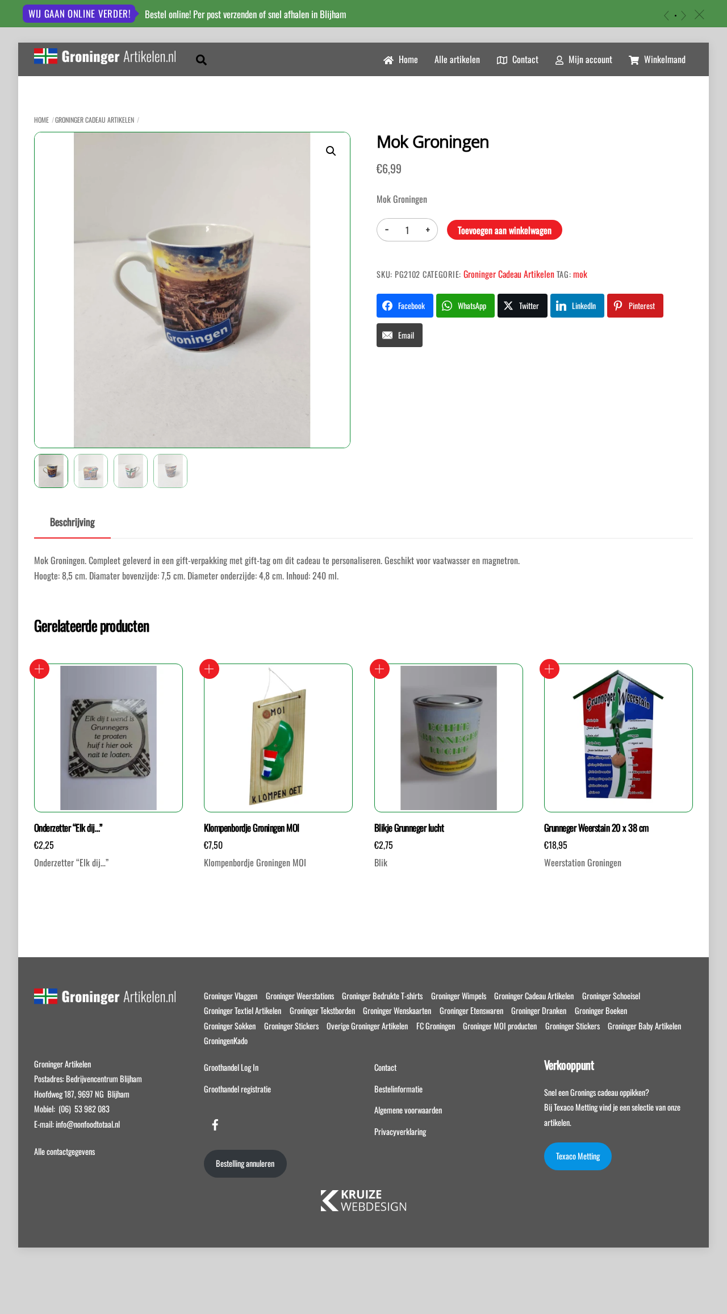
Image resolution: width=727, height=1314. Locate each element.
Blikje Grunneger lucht (409, 827)
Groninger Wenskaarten (397, 1010)
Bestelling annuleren (245, 1163)
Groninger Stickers (291, 1026)
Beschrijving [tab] (72, 521)
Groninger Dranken (538, 1010)
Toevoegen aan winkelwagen (504, 230)
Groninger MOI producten (500, 1026)
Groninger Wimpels (458, 996)
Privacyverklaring (400, 1131)
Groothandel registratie (237, 1089)
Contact (524, 59)
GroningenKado (226, 1040)
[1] (675, 15)
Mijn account (589, 59)
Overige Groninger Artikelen (367, 1026)
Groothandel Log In (231, 1067)
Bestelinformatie (398, 1089)
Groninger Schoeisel (611, 996)
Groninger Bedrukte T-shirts (382, 996)
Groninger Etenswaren (471, 1010)
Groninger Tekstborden (322, 1010)
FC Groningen (435, 1026)
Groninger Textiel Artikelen (242, 1010)
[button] (331, 151)
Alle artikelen (457, 59)
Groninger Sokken (230, 1026)
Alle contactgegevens (64, 1151)
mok (580, 274)
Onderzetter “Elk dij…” (68, 827)
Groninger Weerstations (300, 996)
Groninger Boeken (601, 1010)
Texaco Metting (578, 1156)
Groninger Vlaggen (230, 996)
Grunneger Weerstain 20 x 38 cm (596, 827)
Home (407, 59)
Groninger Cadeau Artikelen (94, 119)
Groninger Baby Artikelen (644, 1026)
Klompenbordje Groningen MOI (251, 827)
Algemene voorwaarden (408, 1110)
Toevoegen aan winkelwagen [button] (39, 669)
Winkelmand (664, 59)
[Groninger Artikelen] (105, 57)
